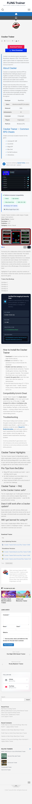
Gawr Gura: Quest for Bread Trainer (10, 712)
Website (5, 632)
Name (5, 626)
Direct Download (17, 50)
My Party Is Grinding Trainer (8, 708)
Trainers (8, 41)
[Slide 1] (2, 247)
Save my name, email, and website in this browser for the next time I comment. (15, 639)
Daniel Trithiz (21, 163)
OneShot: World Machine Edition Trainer (6, 600)
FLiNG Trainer (16, 2)
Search (3, 697)
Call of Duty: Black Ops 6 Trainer (15, 730)
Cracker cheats (9, 563)
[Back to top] (16, 786)
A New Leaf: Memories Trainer (21, 600)
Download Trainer (16, 47)
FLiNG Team (4, 724)
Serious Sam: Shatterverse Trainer (10, 714)
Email (18, 626)
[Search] (2, 9)
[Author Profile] (16, 25)
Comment (6, 615)
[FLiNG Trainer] (16, 14)
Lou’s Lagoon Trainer (7, 716)
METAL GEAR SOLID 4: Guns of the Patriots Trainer (14, 710)
